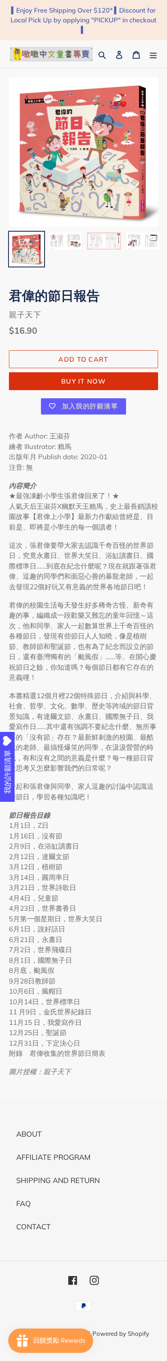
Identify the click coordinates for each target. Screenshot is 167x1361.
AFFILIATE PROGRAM (53, 1157)
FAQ (23, 1203)
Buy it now (83, 381)
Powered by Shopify (120, 1333)
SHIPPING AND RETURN (58, 1180)
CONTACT (33, 1226)
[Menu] (153, 53)
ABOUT (29, 1134)
